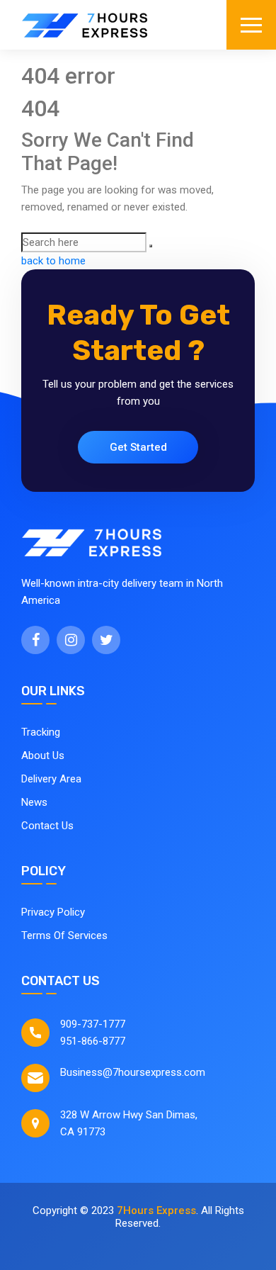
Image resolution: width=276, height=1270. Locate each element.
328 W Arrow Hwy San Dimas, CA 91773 (128, 1123)
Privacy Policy (53, 912)
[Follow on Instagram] (71, 640)
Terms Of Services (64, 935)
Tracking (40, 732)
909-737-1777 (92, 1024)
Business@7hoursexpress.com (132, 1072)
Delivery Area (51, 778)
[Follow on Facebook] (35, 640)
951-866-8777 (92, 1041)
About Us (42, 755)
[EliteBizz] (85, 25)
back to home (53, 260)
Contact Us (47, 825)
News (34, 802)
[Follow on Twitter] (106, 640)
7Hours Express (156, 1210)
